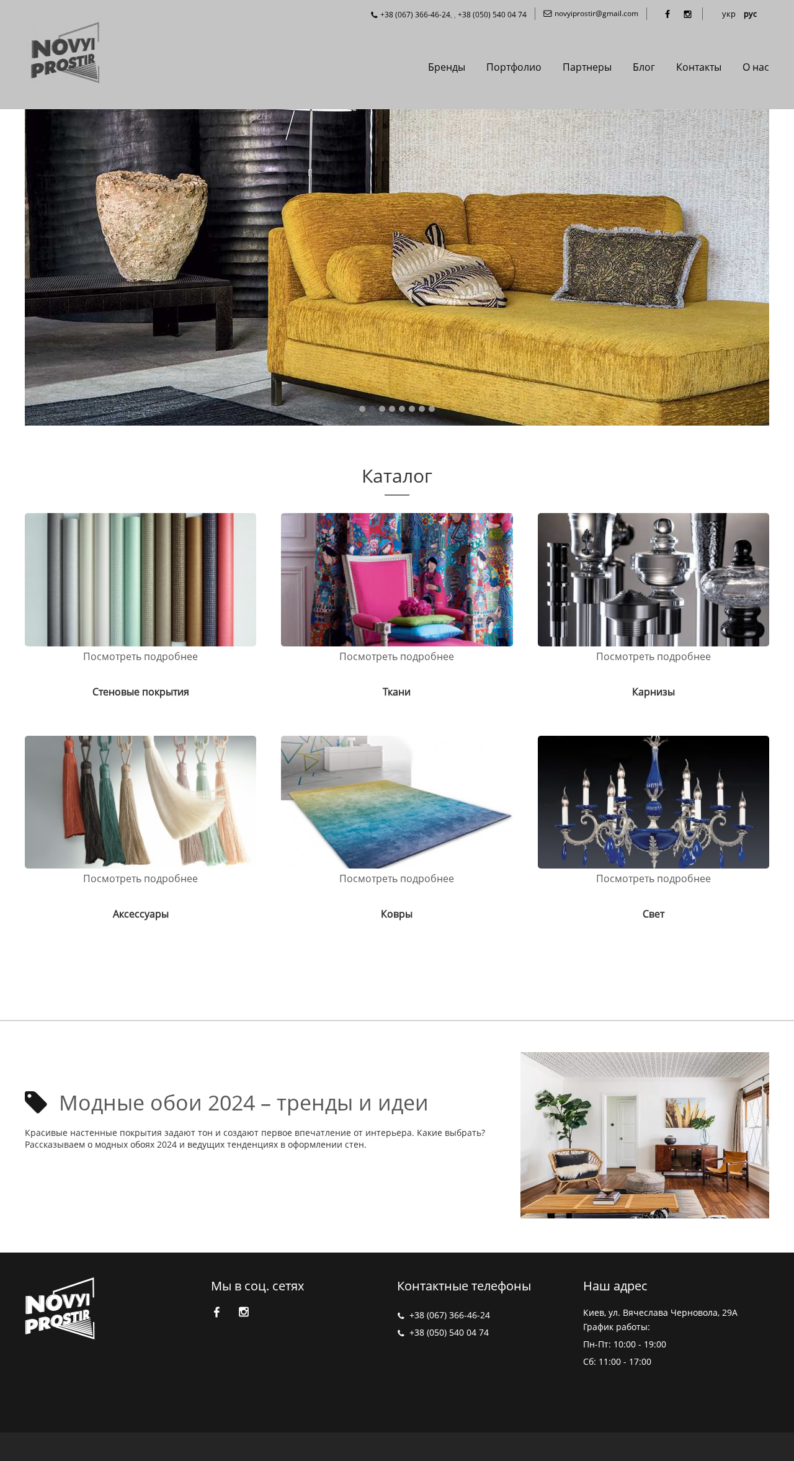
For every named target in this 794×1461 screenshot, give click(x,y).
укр (729, 13)
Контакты (698, 67)
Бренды (446, 67)
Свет (653, 914)
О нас (756, 67)
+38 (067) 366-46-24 (415, 14)
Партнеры (587, 67)
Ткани (397, 692)
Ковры (397, 914)
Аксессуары (141, 914)
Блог (644, 67)
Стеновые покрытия (140, 692)
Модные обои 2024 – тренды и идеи (244, 1102)
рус (750, 13)
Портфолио (514, 67)
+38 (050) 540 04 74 (492, 14)
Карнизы (653, 692)
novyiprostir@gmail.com (596, 13)
